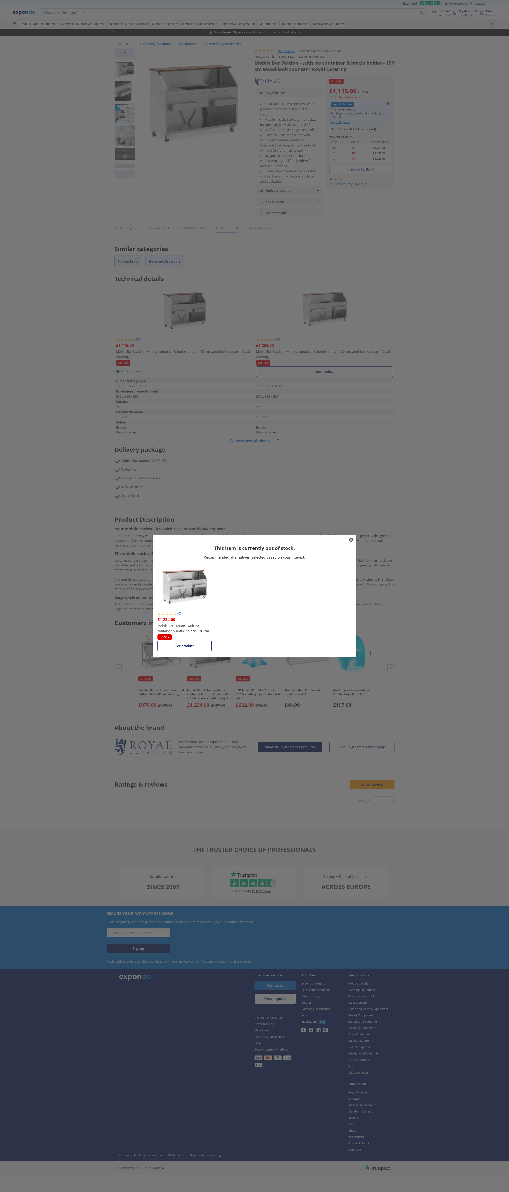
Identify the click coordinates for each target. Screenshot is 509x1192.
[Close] (351, 540)
